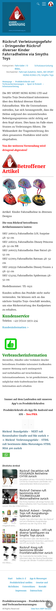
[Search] (37, 4)
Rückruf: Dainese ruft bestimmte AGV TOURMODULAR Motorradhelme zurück (34, 494)
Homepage (7, 81)
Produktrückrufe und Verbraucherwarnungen (18, 82)
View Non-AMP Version (41, 608)
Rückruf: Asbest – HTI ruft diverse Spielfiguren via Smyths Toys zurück (36, 532)
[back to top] (49, 604)
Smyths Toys (47, 75)
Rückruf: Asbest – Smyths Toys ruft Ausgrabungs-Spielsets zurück (36, 513)
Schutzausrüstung (43, 65)
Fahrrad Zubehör (27, 71)
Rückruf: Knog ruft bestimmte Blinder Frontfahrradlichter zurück (36, 550)
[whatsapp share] (6, 456)
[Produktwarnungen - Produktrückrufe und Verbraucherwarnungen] (16, 31)
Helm (39, 71)
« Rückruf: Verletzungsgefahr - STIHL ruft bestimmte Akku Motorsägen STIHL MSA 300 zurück (26, 444)
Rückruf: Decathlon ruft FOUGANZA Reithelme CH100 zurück (34, 473)
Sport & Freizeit (34, 84)
